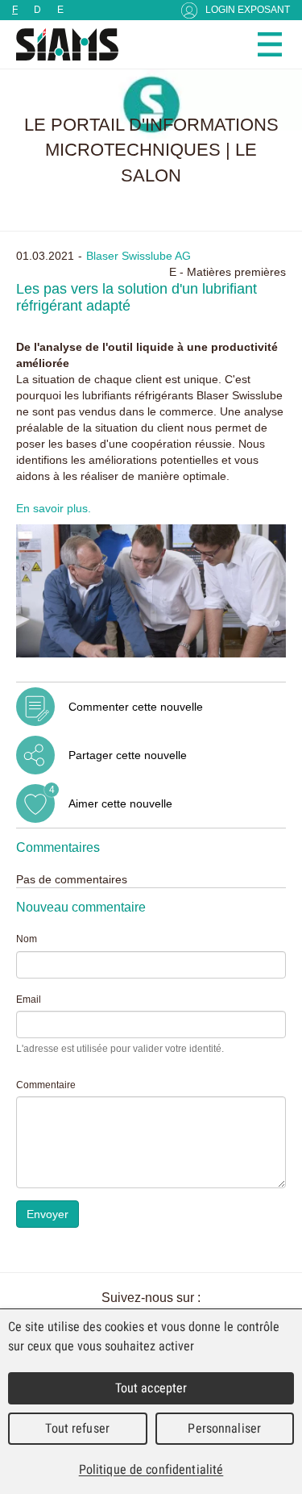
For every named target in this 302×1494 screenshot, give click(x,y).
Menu (270, 44)
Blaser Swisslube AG (138, 255)
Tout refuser (77, 1428)
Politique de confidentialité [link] (151, 1469)
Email (28, 999)
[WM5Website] (60, 44)
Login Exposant (247, 9)
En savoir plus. (53, 508)
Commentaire (46, 1085)
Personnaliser (224, 1428)
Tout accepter (151, 1388)
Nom (26, 939)
